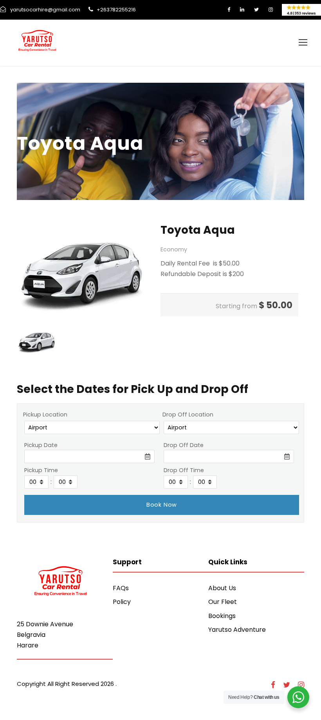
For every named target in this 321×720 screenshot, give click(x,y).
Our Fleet (222, 601)
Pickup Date (41, 445)
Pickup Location (45, 414)
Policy (122, 601)
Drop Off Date (184, 445)
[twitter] (256, 9)
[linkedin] (242, 9)
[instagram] (271, 9)
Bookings (222, 615)
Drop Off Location (187, 414)
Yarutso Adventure (237, 629)
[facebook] (228, 9)
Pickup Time (41, 470)
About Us (222, 588)
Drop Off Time (184, 470)
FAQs (121, 588)
